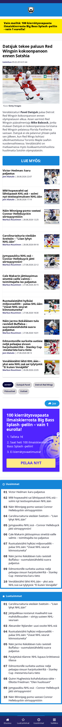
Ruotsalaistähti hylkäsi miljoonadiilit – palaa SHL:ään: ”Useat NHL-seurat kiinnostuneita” (23, 305)
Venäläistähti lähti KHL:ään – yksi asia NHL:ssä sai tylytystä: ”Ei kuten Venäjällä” (23, 364)
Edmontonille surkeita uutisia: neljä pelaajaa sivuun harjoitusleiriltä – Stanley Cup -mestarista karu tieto (23, 345)
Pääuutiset (9, 391)
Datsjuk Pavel (23, 384)
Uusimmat (12, 484)
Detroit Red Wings (44, 384)
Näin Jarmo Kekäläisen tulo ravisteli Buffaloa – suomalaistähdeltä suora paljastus (21, 325)
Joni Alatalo (8, 176)
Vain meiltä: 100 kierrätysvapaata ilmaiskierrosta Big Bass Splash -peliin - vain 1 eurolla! (30, 26)
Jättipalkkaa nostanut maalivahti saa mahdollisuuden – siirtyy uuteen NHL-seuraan (31, 616)
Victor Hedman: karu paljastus (17, 172)
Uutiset (23, 391)
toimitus (7, 62)
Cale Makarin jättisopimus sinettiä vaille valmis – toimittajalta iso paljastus (20, 278)
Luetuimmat (14, 596)
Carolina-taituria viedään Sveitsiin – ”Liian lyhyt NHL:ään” (19, 238)
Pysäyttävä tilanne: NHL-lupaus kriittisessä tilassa (34, 658)
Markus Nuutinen (12, 219)
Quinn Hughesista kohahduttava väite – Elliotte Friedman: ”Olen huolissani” (32, 680)
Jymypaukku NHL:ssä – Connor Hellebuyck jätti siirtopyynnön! (18, 258)
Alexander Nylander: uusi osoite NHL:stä (33, 626)
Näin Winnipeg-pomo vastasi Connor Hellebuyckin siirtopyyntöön (22, 213)
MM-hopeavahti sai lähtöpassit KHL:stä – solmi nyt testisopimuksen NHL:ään (22, 193)
